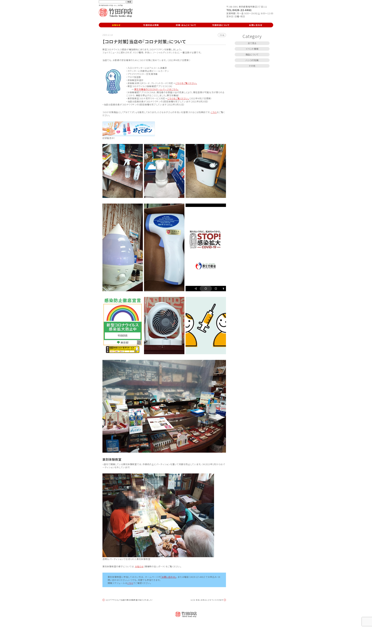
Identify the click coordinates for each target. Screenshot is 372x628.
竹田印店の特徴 (151, 25)
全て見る (252, 43)
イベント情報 (252, 48)
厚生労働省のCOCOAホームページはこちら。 (156, 89)
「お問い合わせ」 (168, 576)
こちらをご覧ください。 (186, 83)
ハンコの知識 (252, 60)
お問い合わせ (255, 25)
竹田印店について (221, 25)
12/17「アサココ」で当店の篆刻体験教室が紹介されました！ (129, 600)
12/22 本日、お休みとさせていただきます (207, 600)
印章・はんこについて (186, 25)
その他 (221, 35)
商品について (252, 54)
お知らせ (116, 25)
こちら (214, 112)
